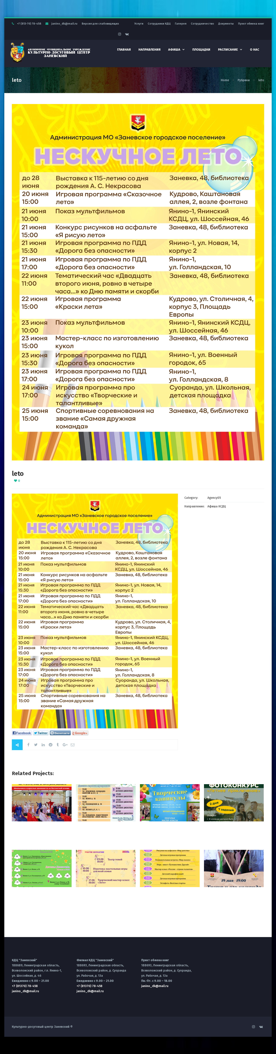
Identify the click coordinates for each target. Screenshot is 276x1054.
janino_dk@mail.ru (64, 23)
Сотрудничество (202, 23)
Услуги (138, 23)
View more (42, 802)
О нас (254, 49)
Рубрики (244, 80)
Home (225, 80)
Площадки (201, 49)
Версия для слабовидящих (100, 23)
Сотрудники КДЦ (159, 23)
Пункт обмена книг (251, 23)
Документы (226, 23)
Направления (149, 49)
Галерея (181, 23)
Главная (124, 49)
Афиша (174, 49)
